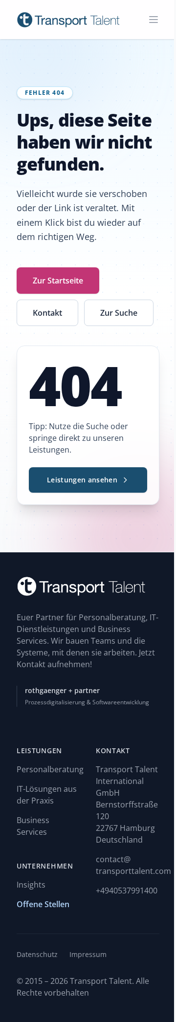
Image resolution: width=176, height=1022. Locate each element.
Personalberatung (50, 769)
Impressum (88, 954)
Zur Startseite (58, 280)
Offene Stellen (43, 904)
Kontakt (47, 312)
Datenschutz (37, 954)
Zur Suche (118, 312)
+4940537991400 (126, 890)
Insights (31, 884)
